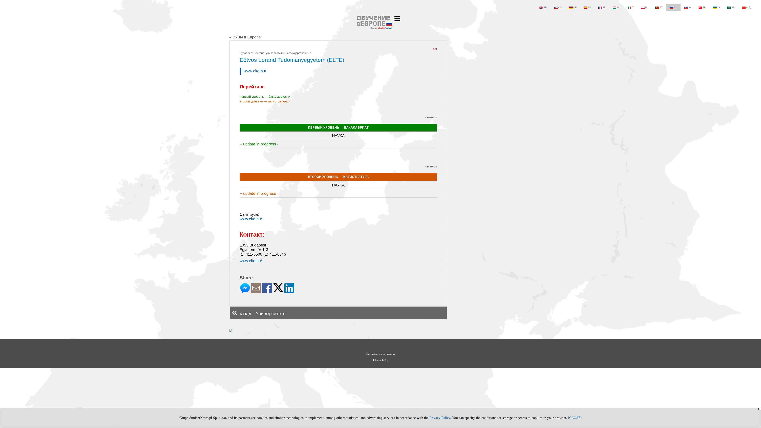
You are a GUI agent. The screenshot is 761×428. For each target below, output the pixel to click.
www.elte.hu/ (255, 71)
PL (646, 7)
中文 (748, 7)
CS (560, 7)
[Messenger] (245, 291)
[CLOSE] (575, 418)
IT (633, 7)
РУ (675, 7)
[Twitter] (278, 290)
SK (689, 7)
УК (718, 7)
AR (733, 7)
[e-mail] (256, 291)
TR (704, 7)
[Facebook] (267, 291)
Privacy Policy (439, 418)
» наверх (431, 117)
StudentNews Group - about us (380, 354)
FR (604, 7)
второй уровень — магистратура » (265, 101)
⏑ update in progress (258, 144)
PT (661, 7)
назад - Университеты (259, 312)
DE (575, 7)
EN (545, 7)
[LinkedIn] (289, 291)
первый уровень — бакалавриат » (265, 96)
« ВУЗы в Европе (245, 37)
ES (589, 7)
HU (618, 7)
